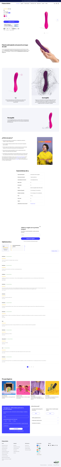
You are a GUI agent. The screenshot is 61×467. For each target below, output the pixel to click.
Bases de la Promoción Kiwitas (6, 457)
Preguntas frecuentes (5, 445)
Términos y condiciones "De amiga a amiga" (6, 459)
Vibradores (14, 445)
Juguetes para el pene (16, 451)
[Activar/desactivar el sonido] (51, 163)
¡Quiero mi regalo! (30, 238)
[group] (5, 247)
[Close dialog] (40, 226)
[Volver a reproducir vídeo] (48, 163)
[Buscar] (54, 3)
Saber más (12, 26)
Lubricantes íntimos (16, 448)
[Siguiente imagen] (57, 20)
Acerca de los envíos (4, 448)
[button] (18, 3)
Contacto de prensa (4, 454)
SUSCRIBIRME (16, 428)
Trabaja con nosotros (4, 446)
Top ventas (18, 3)
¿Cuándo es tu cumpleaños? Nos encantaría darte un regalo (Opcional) (15, 423)
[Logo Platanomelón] (5, 442)
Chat (50, 413)
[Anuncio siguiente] (58, 1)
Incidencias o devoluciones (5, 451)
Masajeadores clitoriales (16, 446)
